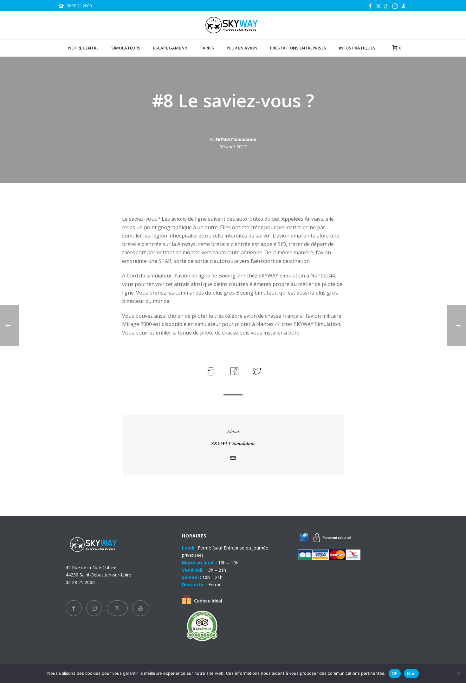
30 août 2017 (233, 147)
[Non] (458, 673)
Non (411, 673)
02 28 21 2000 (79, 6)
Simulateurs (125, 48)
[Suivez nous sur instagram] (94, 608)
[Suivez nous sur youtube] (140, 608)
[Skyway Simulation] (233, 25)
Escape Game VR (170, 48)
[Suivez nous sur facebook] (73, 608)
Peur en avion (242, 48)
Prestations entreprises (298, 48)
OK (395, 673)
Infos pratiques (357, 48)
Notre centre (83, 48)
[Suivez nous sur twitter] (117, 608)
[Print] (210, 371)
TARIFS (207, 48)
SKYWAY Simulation (236, 139)
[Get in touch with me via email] (233, 459)
